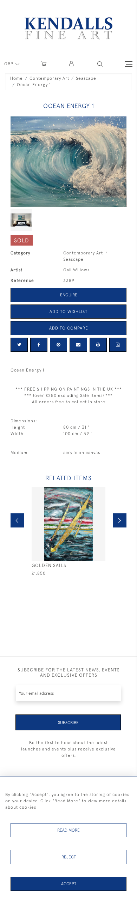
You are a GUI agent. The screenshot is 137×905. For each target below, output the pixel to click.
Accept (68, 883)
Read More (68, 830)
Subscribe (68, 722)
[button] (100, 64)
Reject (68, 857)
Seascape (86, 78)
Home (16, 78)
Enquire (68, 294)
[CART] (43, 64)
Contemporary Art (49, 78)
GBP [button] (9, 63)
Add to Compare (68, 328)
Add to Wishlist (68, 311)
